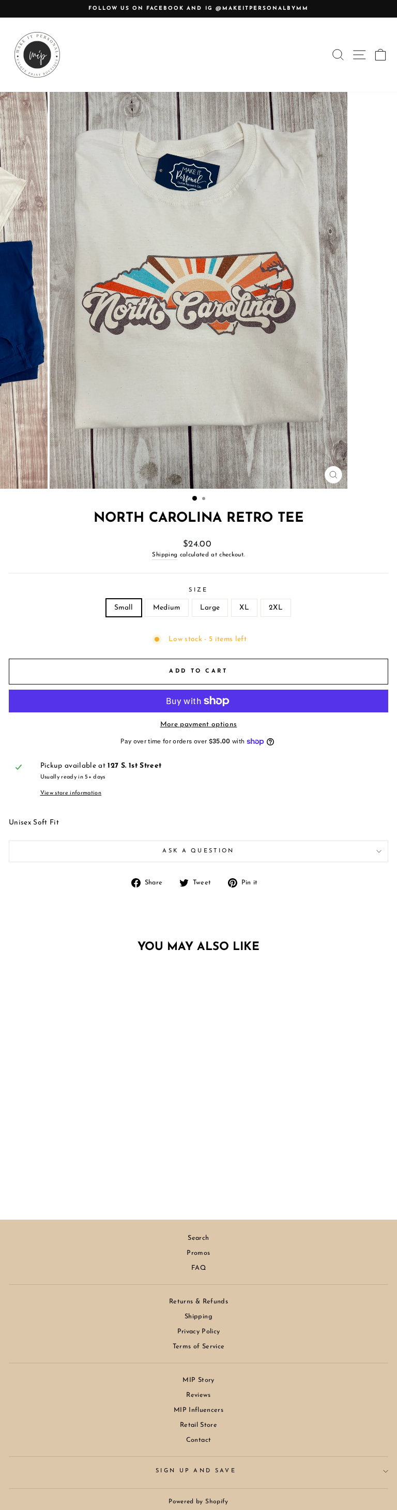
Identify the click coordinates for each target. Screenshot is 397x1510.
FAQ (198, 1268)
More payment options (198, 724)
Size (198, 590)
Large (210, 607)
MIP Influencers (198, 1410)
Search (198, 1238)
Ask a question (198, 851)
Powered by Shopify (198, 1502)
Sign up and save (196, 1471)
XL (244, 607)
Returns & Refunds (198, 1301)
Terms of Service (199, 1346)
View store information (71, 793)
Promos (198, 1253)
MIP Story (198, 1380)
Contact (198, 1440)
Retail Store (198, 1425)
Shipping (164, 555)
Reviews (198, 1395)
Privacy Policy (198, 1331)
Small (123, 607)
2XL (276, 607)
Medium (166, 607)
